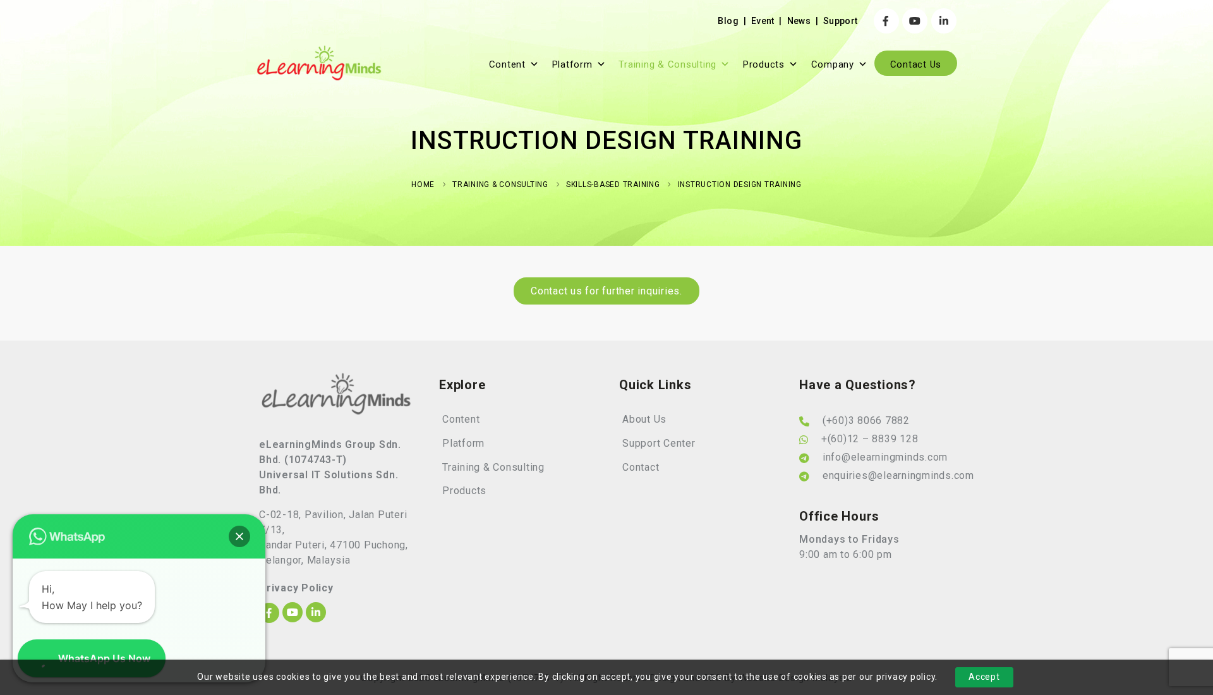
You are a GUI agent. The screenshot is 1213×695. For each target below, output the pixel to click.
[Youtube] (914, 20)
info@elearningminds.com (885, 457)
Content (507, 64)
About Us (644, 419)
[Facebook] (886, 20)
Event (763, 21)
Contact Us (916, 64)
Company (832, 64)
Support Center (659, 443)
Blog (728, 21)
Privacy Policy (296, 588)
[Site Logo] (319, 62)
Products (764, 64)
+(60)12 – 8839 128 (870, 439)
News (799, 21)
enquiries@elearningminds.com (898, 475)
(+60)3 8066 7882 (866, 420)
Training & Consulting (667, 64)
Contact (640, 467)
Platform (572, 64)
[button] (239, 536)
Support (840, 21)
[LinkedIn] (944, 20)
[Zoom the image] (336, 379)
